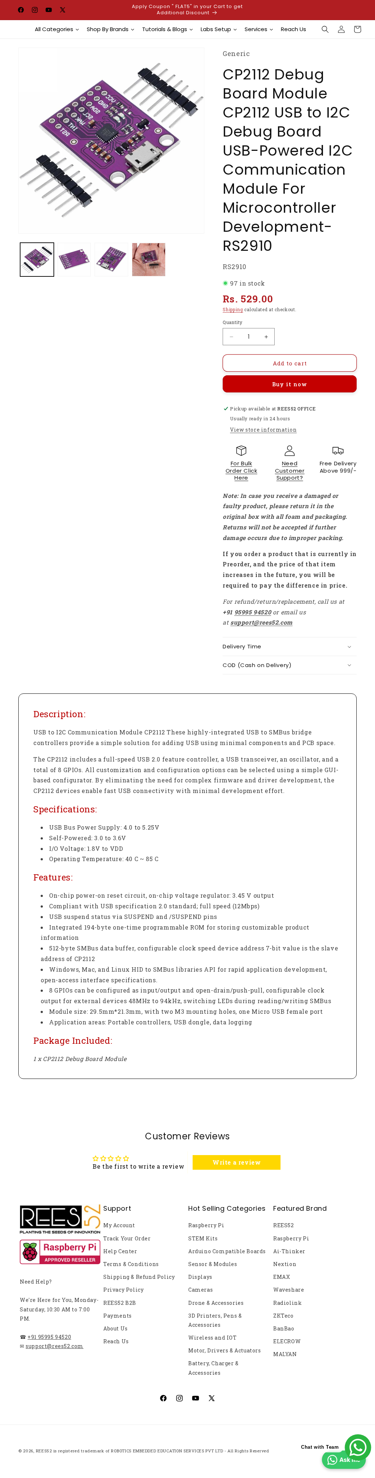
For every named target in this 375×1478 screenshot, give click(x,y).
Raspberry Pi (206, 1225)
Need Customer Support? (290, 470)
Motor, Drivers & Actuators (224, 1350)
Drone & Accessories (216, 1302)
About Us (115, 1328)
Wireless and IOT (212, 1337)
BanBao (283, 1328)
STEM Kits (203, 1238)
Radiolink (287, 1302)
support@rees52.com (54, 1346)
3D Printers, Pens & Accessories (215, 1320)
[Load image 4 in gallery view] (149, 259)
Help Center (120, 1251)
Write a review (236, 1162)
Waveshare (288, 1289)
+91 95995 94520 (49, 1336)
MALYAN (285, 1354)
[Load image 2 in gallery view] (74, 259)
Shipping (233, 309)
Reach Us (116, 1341)
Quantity (232, 322)
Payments (117, 1315)
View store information (263, 429)
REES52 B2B (119, 1302)
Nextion (284, 1264)
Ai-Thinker (289, 1251)
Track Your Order (127, 1238)
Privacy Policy (123, 1289)
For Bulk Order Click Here (241, 470)
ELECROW (287, 1341)
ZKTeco (283, 1315)
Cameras (200, 1289)
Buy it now (289, 384)
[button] (325, 29)
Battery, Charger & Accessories (213, 1368)
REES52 (283, 1225)
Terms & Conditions (131, 1264)
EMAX (281, 1276)
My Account (119, 1225)
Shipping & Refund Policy (139, 1276)
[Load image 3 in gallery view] (111, 259)
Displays (200, 1276)
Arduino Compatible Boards (227, 1251)
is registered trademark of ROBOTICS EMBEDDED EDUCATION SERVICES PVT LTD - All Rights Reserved (161, 1450)
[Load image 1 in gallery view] (37, 259)
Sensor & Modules (212, 1264)
